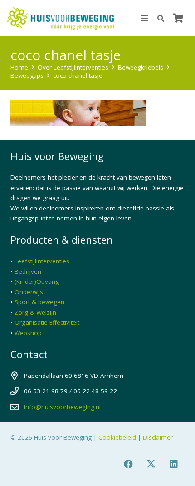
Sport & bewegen (39, 302)
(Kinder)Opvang (37, 281)
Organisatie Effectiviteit (47, 322)
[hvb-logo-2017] (60, 18)
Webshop (28, 333)
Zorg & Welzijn (35, 312)
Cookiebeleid (117, 437)
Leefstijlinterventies (42, 261)
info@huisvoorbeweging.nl (62, 407)
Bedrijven (28, 271)
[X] (151, 464)
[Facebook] (128, 464)
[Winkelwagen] (178, 18)
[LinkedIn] (173, 464)
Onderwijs (29, 292)
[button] (144, 18)
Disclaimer (158, 437)
